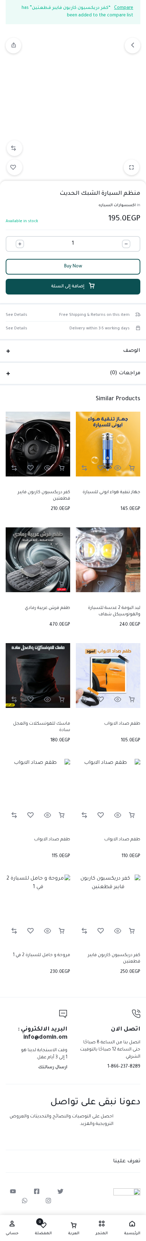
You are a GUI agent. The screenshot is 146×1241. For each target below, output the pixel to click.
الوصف (131, 351)
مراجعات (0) (125, 373)
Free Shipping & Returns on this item (94, 315)
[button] (14, 148)
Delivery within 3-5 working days (99, 329)
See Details (16, 315)
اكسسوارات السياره (117, 205)
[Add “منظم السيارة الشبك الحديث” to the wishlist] (14, 167)
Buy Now (73, 266)
